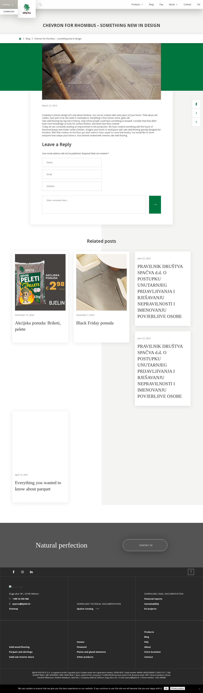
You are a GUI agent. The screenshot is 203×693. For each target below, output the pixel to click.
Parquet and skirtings (21, 651)
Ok (166, 688)
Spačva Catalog (85, 608)
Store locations (152, 651)
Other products (85, 657)
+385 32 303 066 (20, 598)
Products (136, 4)
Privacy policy (177, 688)
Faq (161, 4)
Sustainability (151, 603)
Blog (151, 4)
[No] (199, 688)
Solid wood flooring (19, 647)
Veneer (80, 641)
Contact (187, 4)
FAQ (146, 641)
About (172, 4)
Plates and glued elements (91, 651)
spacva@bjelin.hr (21, 603)
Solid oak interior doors (21, 657)
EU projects (150, 608)
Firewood (81, 647)
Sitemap (13, 608)
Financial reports (153, 598)
